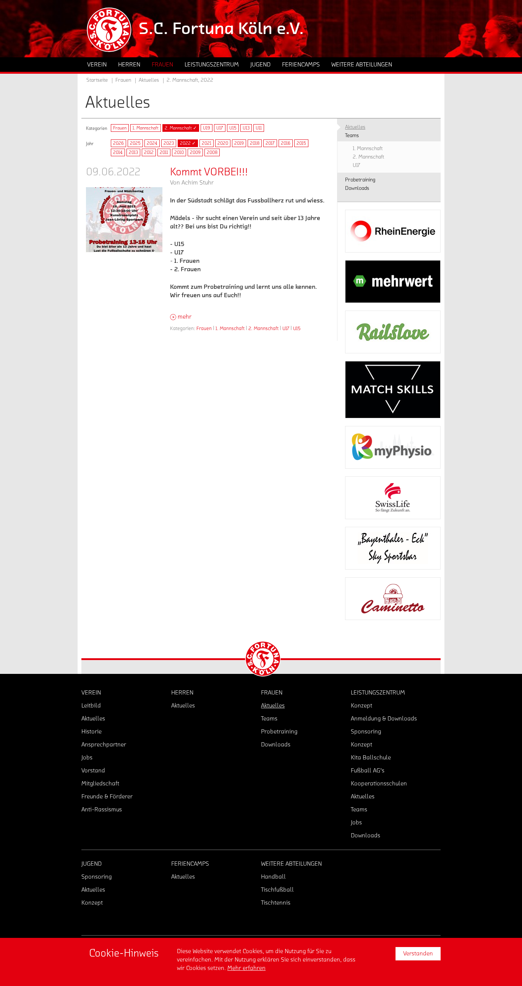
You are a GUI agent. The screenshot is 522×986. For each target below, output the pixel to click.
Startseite (97, 80)
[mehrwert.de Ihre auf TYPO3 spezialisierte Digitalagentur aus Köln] (393, 281)
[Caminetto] (393, 598)
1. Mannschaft (146, 128)
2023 (169, 143)
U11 (259, 128)
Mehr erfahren (246, 968)
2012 (149, 152)
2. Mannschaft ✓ (181, 128)
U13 (246, 128)
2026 (118, 143)
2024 (152, 143)
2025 (135, 143)
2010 (179, 152)
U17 (219, 128)
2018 (254, 143)
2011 (164, 152)
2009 (195, 152)
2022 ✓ (188, 143)
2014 (118, 152)
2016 (285, 143)
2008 (212, 152)
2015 (301, 143)
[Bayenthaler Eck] (393, 548)
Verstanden (418, 953)
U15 (233, 128)
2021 (206, 143)
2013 (133, 152)
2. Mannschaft (263, 328)
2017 (270, 143)
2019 (239, 143)
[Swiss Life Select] (393, 497)
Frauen (119, 128)
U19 (206, 128)
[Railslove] (393, 332)
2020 (222, 143)
